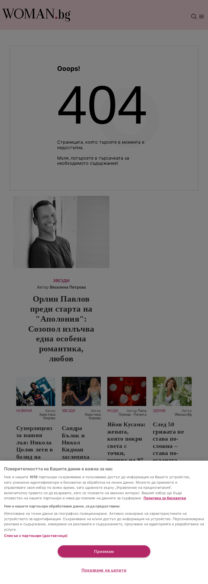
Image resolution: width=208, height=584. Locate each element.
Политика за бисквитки (165, 498)
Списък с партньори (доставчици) (35, 535)
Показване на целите (104, 570)
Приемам (104, 551)
